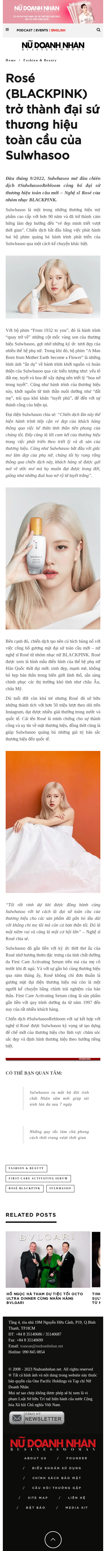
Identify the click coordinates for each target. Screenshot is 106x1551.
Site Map (38, 1497)
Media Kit (77, 1507)
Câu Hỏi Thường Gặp (57, 1488)
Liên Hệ (77, 1497)
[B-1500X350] (53, 11)
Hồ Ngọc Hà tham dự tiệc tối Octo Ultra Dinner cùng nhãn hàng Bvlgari (45, 1298)
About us (35, 1458)
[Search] (98, 27)
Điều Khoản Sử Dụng (57, 1468)
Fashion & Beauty (26, 1168)
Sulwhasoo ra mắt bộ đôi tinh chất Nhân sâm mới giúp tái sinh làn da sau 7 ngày (59, 1098)
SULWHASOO (60, 1188)
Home (11, 60)
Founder (77, 1458)
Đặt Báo (36, 1507)
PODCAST (25, 30)
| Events (41, 30)
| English (57, 30)
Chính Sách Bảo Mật (57, 1478)
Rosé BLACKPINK (24, 1188)
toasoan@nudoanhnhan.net (41, 1346)
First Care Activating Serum (38, 1178)
